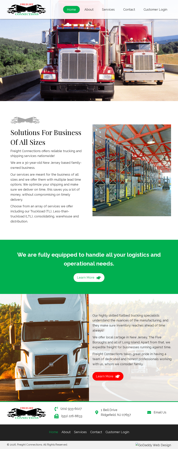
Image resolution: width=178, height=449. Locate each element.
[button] (89, 277)
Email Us (160, 412)
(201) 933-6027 (71, 408)
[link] (71, 9)
